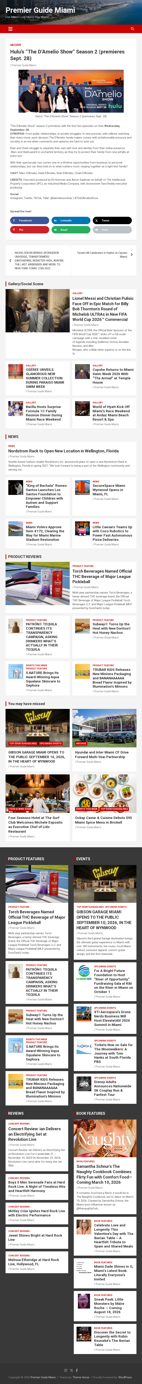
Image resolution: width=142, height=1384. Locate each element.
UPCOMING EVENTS (50, 743)
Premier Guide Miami (40, 10)
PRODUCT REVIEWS (25, 556)
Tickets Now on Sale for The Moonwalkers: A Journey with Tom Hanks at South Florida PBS (113, 1053)
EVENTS (83, 859)
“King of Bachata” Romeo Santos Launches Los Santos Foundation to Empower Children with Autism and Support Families (46, 496)
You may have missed (26, 704)
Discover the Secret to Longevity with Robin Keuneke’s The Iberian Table (112, 1338)
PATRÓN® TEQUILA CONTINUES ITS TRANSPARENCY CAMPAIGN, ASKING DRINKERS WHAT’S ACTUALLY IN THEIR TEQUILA (42, 637)
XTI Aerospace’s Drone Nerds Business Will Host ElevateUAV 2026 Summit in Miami (112, 1018)
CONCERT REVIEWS (19, 1123)
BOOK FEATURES (90, 1113)
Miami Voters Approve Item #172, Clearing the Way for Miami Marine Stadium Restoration (45, 533)
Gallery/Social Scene (25, 284)
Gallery (77, 293)
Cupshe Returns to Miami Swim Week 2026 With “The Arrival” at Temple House (113, 376)
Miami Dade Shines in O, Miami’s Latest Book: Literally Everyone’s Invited (113, 1272)
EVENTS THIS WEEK (36, 665)
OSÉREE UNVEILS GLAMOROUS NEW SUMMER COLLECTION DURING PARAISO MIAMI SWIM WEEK (45, 378)
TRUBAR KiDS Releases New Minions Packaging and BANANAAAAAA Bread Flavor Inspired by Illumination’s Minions (112, 678)
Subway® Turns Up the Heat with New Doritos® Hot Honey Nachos (112, 628)
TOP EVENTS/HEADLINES (23, 743)
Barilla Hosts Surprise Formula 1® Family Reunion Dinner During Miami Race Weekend (44, 413)
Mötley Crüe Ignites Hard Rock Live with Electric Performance (36, 1213)
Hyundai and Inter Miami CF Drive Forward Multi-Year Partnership (102, 754)
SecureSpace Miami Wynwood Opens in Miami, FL (109, 489)
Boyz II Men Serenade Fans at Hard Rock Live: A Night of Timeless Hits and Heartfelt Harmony (36, 1186)
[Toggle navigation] (10, 29)
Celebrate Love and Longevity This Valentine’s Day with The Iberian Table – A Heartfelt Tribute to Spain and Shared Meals (113, 1235)
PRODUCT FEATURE (83, 566)
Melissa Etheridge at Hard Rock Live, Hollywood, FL (33, 1262)
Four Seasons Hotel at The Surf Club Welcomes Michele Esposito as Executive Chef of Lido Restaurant (35, 825)
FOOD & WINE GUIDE (20, 809)
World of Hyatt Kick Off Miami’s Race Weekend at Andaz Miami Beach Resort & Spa (111, 413)
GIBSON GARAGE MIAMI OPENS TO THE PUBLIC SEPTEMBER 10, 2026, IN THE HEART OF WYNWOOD (36, 756)
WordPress (125, 1377)
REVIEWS (16, 1113)
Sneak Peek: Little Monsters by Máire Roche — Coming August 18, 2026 (109, 1305)
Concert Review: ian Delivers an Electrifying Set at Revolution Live (34, 1134)
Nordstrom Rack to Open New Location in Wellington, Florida (63, 451)
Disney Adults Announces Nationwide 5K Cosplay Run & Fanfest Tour (112, 1088)
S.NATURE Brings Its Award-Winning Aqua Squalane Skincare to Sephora (43, 679)
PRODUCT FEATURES (26, 859)
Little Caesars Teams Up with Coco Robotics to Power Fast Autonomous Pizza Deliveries (112, 533)
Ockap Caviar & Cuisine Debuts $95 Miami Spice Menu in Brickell (103, 820)
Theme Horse (81, 1377)
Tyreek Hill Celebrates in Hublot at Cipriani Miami (102, 254)
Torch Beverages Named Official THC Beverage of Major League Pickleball (102, 576)
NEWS (13, 436)
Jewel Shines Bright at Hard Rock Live (35, 1237)
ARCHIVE (15, 44)
